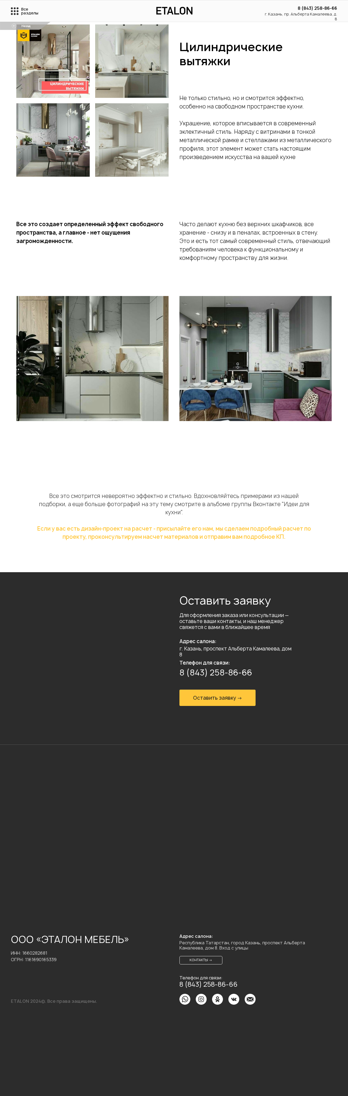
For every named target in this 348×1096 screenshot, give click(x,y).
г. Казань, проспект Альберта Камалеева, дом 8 (235, 651)
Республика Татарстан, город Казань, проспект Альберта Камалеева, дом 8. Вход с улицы (242, 945)
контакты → (200, 960)
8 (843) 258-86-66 (317, 8)
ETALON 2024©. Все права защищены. (54, 1001)
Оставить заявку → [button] (217, 698)
